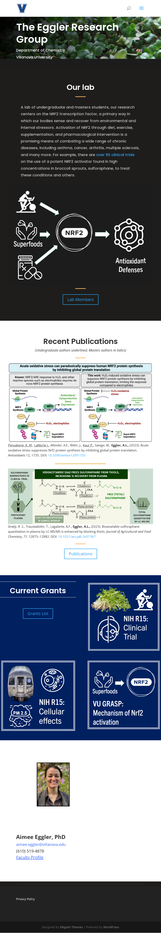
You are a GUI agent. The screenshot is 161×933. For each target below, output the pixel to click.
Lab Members (80, 299)
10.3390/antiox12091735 (67, 455)
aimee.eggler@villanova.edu (41, 844)
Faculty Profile (29, 857)
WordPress (111, 927)
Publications (80, 554)
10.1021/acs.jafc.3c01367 (77, 536)
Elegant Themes (71, 927)
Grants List (37, 613)
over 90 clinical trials (115, 154)
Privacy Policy (25, 899)
